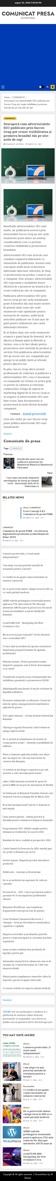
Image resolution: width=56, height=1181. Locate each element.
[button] (2, 87)
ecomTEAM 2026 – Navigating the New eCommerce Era (34, 1156)
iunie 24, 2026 (32, 1163)
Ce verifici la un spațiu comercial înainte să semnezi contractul (36, 1093)
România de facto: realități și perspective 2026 (27, 840)
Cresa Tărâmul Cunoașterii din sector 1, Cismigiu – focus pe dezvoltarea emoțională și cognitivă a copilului (26, 923)
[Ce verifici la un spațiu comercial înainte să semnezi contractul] (12, 1092)
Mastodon (7, 1000)
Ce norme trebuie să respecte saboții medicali (26, 988)
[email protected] (34, 413)
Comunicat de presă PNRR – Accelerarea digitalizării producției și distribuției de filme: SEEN (26, 534)
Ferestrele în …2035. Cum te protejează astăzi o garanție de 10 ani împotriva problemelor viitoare (27, 896)
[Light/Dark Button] (41, 87)
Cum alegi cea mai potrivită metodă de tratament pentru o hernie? (34, 1072)
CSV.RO (7, 1011)
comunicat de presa (15, 144)
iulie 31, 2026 (31, 1080)
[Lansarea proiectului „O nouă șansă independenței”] (12, 1050)
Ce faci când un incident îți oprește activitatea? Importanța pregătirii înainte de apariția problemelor (27, 650)
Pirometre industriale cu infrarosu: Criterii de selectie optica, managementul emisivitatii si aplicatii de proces (27, 704)
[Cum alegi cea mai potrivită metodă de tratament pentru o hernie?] (12, 1071)
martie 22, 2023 (34, 144)
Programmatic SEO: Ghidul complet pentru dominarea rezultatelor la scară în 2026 (25, 830)
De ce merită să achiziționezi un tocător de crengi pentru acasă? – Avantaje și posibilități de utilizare (28, 743)
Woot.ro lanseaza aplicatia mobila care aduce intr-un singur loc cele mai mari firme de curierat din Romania (26, 758)
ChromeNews (40, 1174)
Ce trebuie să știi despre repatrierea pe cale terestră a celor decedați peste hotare (25, 771)
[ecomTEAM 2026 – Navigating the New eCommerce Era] (12, 1156)
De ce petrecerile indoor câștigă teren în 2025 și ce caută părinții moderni (37, 1114)
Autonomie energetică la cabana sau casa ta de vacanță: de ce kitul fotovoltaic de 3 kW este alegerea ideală (27, 965)
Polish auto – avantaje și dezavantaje (22, 872)
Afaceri (26, 508)
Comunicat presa (28, 14)
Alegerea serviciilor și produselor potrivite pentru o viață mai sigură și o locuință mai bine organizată (27, 938)
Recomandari (28, 1086)
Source (8, 433)
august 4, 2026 (32, 1057)
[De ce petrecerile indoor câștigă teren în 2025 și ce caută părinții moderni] (12, 1114)
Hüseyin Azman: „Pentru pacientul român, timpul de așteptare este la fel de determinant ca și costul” (27, 665)
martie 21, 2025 (32, 518)
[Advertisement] (28, 53)
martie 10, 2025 (11, 541)
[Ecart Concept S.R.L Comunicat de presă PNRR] (12, 512)
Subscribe (53, 87)
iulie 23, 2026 (31, 1121)
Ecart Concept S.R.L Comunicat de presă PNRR (38, 513)
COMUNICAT (10, 118)
